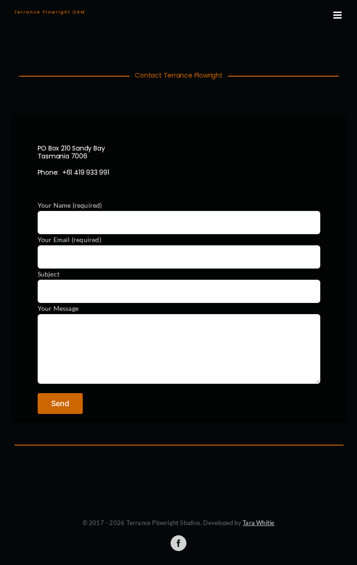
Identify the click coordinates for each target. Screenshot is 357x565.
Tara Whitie (258, 522)
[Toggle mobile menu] (338, 15)
